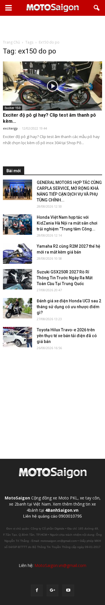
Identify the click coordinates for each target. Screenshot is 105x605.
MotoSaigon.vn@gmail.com (60, 565)
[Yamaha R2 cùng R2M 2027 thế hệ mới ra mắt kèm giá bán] (17, 253)
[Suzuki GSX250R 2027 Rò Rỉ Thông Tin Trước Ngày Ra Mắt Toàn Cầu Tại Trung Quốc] (17, 279)
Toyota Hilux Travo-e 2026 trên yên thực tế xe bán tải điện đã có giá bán (67, 336)
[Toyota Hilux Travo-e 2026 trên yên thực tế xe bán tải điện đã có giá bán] (17, 337)
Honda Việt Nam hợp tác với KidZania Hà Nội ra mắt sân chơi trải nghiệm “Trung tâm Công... (67, 223)
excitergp (10, 128)
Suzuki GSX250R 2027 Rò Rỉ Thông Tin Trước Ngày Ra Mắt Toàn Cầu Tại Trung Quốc (64, 278)
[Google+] (52, 590)
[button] (97, 8)
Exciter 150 (12, 108)
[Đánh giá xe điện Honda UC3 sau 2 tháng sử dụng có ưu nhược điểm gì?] (17, 308)
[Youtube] (68, 590)
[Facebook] (37, 590)
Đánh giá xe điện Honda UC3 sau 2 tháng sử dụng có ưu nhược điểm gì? (69, 307)
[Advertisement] (52, 27)
